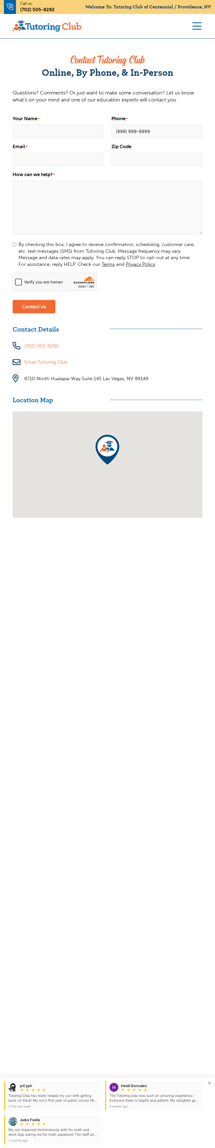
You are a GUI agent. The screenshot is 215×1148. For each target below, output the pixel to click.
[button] (107, 449)
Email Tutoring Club (45, 362)
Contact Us (34, 306)
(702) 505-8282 (37, 9)
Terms (108, 264)
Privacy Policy (140, 264)
